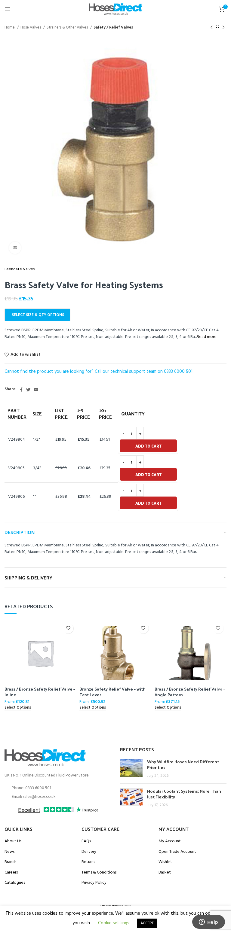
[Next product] (223, 28)
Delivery (89, 852)
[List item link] (58, 788)
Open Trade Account (177, 852)
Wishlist (165, 862)
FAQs (86, 841)
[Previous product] (211, 28)
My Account (170, 841)
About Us (13, 841)
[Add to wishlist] (68, 628)
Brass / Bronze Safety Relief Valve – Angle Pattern (190, 692)
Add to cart (148, 445)
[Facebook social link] (21, 390)
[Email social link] (36, 390)
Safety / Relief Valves (113, 27)
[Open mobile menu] (8, 9)
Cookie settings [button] (113, 923)
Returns (88, 862)
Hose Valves (31, 27)
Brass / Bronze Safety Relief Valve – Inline (40, 692)
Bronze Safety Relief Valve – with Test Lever (112, 692)
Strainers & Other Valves (68, 27)
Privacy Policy (94, 883)
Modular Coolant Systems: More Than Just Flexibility (184, 794)
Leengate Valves (20, 269)
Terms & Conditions (99, 873)
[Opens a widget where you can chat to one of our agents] (208, 922)
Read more (207, 336)
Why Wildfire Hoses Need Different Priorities (183, 764)
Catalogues (15, 883)
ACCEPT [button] (147, 923)
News (9, 852)
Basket (165, 873)
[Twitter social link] (28, 390)
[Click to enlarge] (15, 248)
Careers (11, 873)
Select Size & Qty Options (38, 315)
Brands (10, 862)
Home (10, 27)
